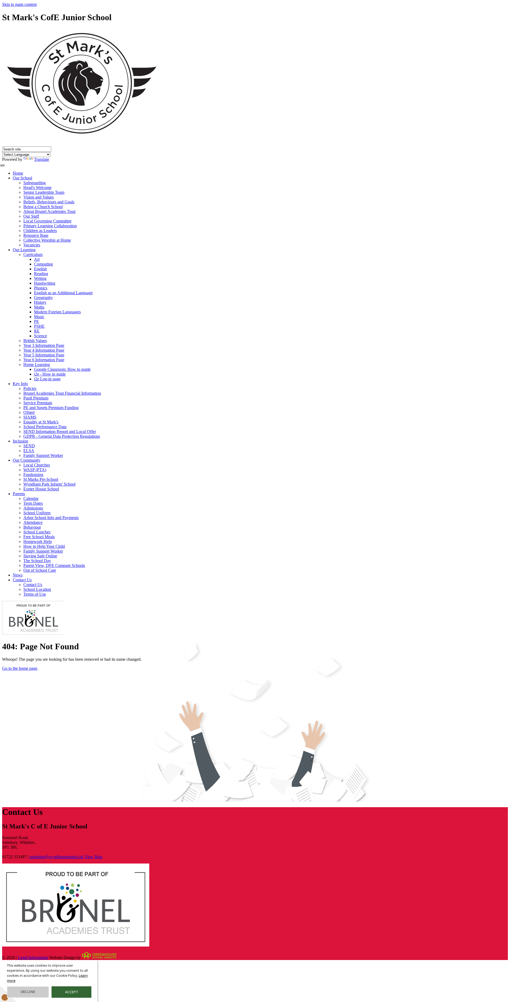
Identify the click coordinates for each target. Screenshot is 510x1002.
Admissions (33, 508)
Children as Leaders (40, 230)
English (40, 269)
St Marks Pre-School (40, 479)
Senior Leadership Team (43, 192)
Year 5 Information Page (43, 355)
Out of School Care (39, 570)
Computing (43, 264)
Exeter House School (41, 489)
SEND (29, 446)
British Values (35, 340)
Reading (41, 273)
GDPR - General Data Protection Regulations (61, 436)
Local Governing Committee (47, 221)
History (40, 302)
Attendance (32, 522)
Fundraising (33, 474)
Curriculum (32, 254)
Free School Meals (39, 536)
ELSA (28, 450)
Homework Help (37, 541)
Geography (43, 297)
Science (40, 336)
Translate (41, 159)
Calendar (31, 498)
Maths (39, 307)
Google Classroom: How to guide (62, 369)
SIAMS (29, 417)
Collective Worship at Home (47, 240)
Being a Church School (43, 206)
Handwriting (44, 283)
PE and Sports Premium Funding (51, 407)
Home (18, 173)
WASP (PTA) (34, 470)
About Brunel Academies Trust (49, 211)
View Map (93, 856)
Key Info (20, 383)
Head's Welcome (37, 187)
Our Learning (24, 249)
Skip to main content (19, 4)
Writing (40, 278)
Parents (19, 493)
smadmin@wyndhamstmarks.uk (56, 856)
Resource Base (35, 235)
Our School (22, 178)
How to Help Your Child (44, 546)
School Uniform (36, 513)
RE (37, 331)
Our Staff (31, 216)
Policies (29, 388)
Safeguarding (34, 182)
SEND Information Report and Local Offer (59, 431)
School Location (37, 589)
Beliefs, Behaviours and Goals (48, 202)
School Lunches (36, 532)
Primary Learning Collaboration (50, 226)
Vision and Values (38, 197)
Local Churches (36, 465)
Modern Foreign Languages (57, 312)
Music (39, 316)
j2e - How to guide (50, 374)
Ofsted (29, 412)
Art (37, 259)
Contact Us (22, 580)
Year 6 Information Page (43, 359)
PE (36, 321)
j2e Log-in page (47, 379)
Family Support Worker (43, 455)
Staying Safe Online (40, 556)
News (18, 575)
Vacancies (31, 245)
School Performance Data (44, 426)
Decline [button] (28, 991)
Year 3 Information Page (43, 345)
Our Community (26, 460)
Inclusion (20, 441)
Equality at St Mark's (40, 422)
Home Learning (36, 364)
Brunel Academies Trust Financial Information (62, 393)
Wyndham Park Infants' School (49, 484)
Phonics (40, 288)
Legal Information (33, 957)
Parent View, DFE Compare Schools (54, 565)
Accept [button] (71, 992)
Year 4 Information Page (43, 350)
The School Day (37, 560)
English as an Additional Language (63, 293)
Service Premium (37, 403)
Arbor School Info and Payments (51, 517)
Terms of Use (34, 594)
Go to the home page (19, 668)
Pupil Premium (35, 398)
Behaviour (32, 527)
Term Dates (33, 503)
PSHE (39, 326)
